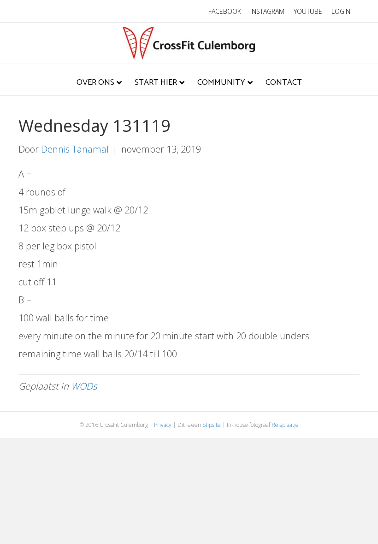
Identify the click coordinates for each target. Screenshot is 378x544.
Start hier (156, 82)
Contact (284, 82)
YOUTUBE (308, 11)
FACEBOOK (224, 11)
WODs (84, 386)
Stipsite (211, 425)
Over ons (95, 82)
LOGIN (340, 11)
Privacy (162, 425)
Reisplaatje (285, 425)
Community (221, 82)
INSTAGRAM (267, 11)
